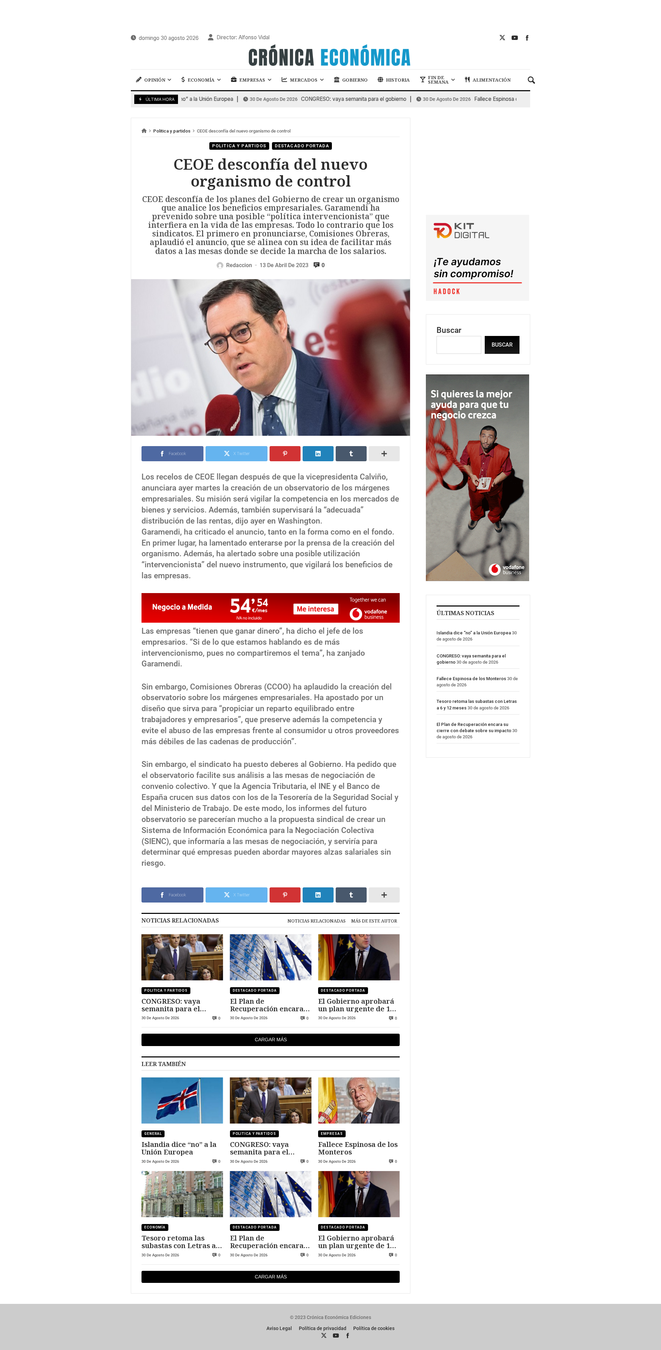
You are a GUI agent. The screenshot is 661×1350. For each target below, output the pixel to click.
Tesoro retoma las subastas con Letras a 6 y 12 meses (181, 1241)
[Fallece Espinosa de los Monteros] (359, 1100)
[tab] (316, 920)
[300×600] (477, 578)
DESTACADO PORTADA (302, 145)
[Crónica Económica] (330, 56)
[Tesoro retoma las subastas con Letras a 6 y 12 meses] (182, 1194)
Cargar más (271, 1039)
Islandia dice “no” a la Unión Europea (179, 1148)
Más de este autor (374, 921)
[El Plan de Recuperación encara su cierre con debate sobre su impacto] (271, 957)
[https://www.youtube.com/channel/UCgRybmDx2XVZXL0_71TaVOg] (515, 37)
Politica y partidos (171, 131)
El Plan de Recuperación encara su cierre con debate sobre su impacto (267, 1005)
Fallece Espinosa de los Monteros (470, 99)
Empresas (332, 1134)
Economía (155, 1227)
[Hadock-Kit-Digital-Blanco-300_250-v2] (477, 298)
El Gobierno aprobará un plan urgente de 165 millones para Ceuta (358, 1005)
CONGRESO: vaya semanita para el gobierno (309, 99)
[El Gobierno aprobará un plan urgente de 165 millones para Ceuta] (359, 957)
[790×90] (270, 620)
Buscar (449, 330)
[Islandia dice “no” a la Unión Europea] (182, 1100)
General (153, 1134)
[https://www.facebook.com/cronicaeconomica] (527, 37)
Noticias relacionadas (316, 921)
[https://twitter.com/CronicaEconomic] (502, 37)
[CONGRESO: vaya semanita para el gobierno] (182, 957)
